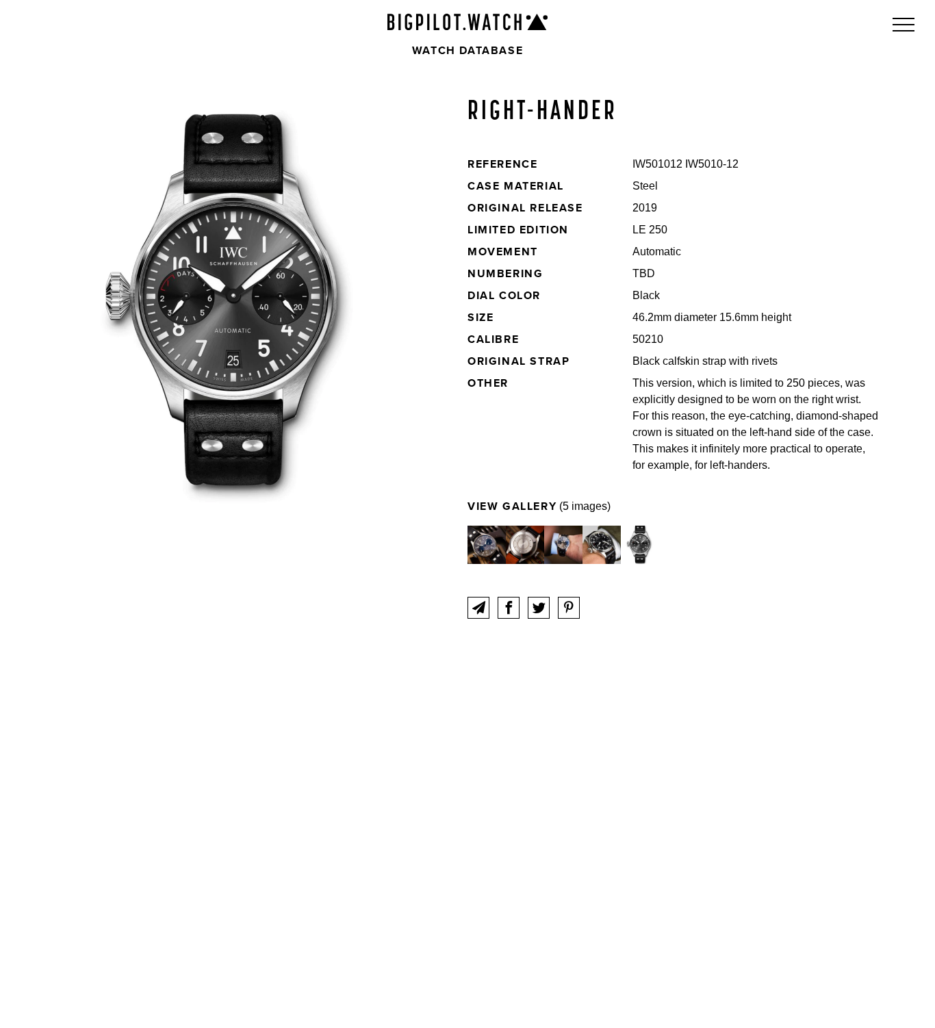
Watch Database (467, 50)
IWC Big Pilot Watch (467, 22)
